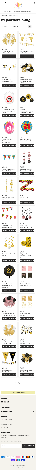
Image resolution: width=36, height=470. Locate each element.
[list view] (33, 26)
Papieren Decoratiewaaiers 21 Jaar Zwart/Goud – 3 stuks (26, 111)
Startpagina (4, 15)
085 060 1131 (4, 427)
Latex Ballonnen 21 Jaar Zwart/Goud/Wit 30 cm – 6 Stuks (26, 81)
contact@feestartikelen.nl (7, 424)
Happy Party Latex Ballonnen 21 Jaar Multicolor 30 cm (7, 141)
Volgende (20, 383)
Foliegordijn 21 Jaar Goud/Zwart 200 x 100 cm (26, 255)
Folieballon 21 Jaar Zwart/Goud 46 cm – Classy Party (7, 285)
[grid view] (29, 26)
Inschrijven (29, 445)
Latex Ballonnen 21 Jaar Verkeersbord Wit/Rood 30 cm (8, 111)
